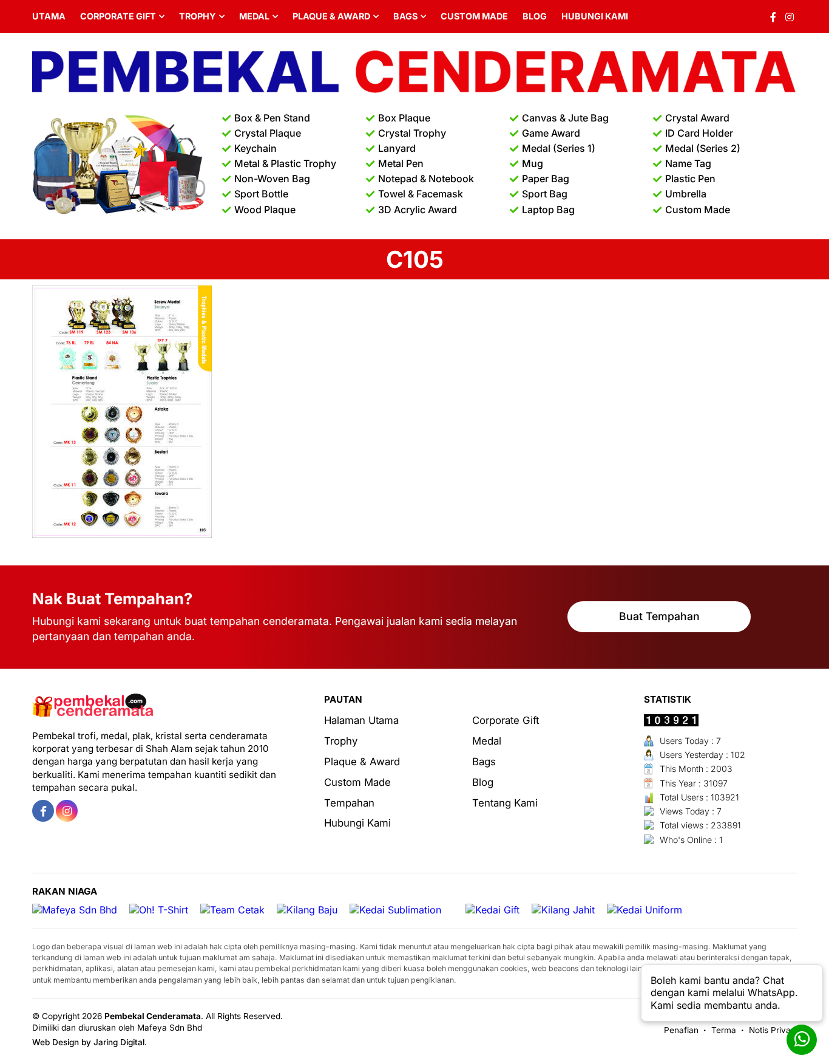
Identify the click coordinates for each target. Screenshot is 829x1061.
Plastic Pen (690, 178)
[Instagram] (789, 16)
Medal (254, 16)
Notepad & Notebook (426, 178)
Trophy (197, 16)
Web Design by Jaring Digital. (89, 1042)
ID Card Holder (699, 133)
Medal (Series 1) (558, 148)
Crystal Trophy (412, 133)
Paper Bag (545, 178)
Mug (532, 163)
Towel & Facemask (420, 194)
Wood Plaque (265, 209)
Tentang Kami (505, 803)
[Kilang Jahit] (563, 910)
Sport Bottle (261, 194)
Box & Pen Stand (272, 118)
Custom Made (474, 16)
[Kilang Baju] (307, 910)
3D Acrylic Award (417, 209)
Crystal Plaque (267, 133)
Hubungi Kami (594, 16)
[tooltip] (43, 811)
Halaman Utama (361, 720)
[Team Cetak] (232, 910)
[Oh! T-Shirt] (158, 910)
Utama (49, 16)
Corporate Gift (118, 16)
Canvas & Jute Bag (565, 118)
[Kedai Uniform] (644, 910)
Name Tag (688, 163)
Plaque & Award (331, 16)
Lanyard (397, 148)
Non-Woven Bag (272, 178)
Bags (405, 16)
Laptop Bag (548, 209)
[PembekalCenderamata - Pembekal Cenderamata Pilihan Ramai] (414, 72)
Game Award (551, 133)
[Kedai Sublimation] (395, 910)
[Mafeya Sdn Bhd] (74, 910)
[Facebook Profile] (773, 16)
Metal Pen (401, 163)
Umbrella (685, 194)
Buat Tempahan (659, 616)
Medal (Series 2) (702, 148)
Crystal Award (697, 118)
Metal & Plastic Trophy (285, 163)
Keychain (255, 148)
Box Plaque (404, 118)
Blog (535, 16)
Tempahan (349, 803)
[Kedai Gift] (492, 910)
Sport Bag (544, 194)
